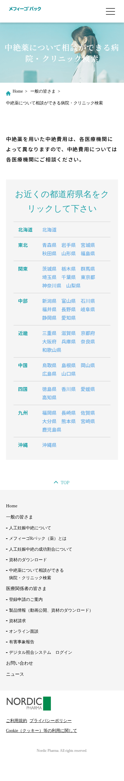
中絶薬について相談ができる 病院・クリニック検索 (36, 574)
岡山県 (88, 365)
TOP (65, 482)
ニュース (15, 674)
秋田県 (49, 253)
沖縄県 (49, 445)
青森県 (49, 245)
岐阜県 (88, 309)
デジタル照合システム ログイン (40, 652)
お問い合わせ (19, 663)
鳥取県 (49, 365)
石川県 (88, 301)
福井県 (49, 309)
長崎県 (68, 413)
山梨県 (73, 285)
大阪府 (49, 341)
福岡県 (49, 413)
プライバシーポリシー (50, 720)
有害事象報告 (21, 642)
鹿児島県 (51, 429)
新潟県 (49, 301)
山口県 (68, 374)
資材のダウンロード (28, 560)
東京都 (88, 277)
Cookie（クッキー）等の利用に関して (41, 730)
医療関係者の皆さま (26, 588)
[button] (110, 11)
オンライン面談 (24, 631)
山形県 (68, 253)
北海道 (49, 229)
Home (18, 91)
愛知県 (68, 318)
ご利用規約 (16, 720)
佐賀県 (88, 413)
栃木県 (68, 269)
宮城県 (88, 245)
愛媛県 (88, 389)
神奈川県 (51, 285)
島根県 (68, 365)
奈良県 (88, 341)
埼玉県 (49, 277)
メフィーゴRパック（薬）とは (38, 538)
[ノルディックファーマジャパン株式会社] (25, 11)
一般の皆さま (43, 91)
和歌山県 (51, 350)
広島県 (49, 374)
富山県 (68, 301)
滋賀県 (68, 333)
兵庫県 (68, 341)
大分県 (49, 421)
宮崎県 (88, 421)
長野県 (68, 309)
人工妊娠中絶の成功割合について (40, 549)
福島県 (88, 253)
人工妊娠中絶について (30, 528)
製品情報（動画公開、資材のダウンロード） (51, 610)
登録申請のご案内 (26, 599)
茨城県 (49, 269)
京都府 (88, 333)
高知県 (49, 397)
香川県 (68, 389)
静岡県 (49, 318)
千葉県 (68, 277)
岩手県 (68, 245)
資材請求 (17, 621)
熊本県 (68, 421)
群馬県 (88, 269)
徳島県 (49, 389)
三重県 (49, 333)
